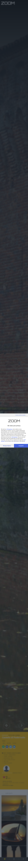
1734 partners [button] (9, 429)
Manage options (7, 445)
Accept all (21, 445)
